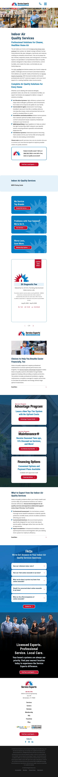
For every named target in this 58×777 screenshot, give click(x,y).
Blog (29, 722)
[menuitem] (17, 185)
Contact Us (28, 606)
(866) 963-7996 (27, 153)
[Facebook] (25, 742)
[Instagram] (29, 742)
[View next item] (33, 325)
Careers (29, 706)
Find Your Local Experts (28, 164)
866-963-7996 (29, 691)
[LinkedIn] (32, 742)
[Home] (20, 4)
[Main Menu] (45, 4)
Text (21, 307)
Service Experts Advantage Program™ (31, 370)
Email (28, 307)
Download (37, 307)
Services (29, 702)
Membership (29, 712)
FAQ (29, 715)
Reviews (29, 709)
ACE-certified (18, 69)
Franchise (29, 719)
